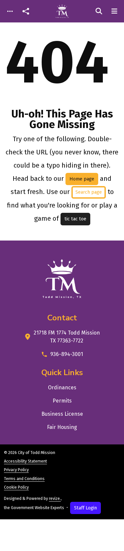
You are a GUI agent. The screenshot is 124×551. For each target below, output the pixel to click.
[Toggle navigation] (10, 11)
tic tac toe (75, 219)
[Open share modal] (26, 11)
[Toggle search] (99, 11)
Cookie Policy (16, 487)
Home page (81, 179)
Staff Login (85, 508)
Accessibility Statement (25, 461)
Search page (88, 192)
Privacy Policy (16, 470)
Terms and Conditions (24, 478)
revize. (55, 498)
